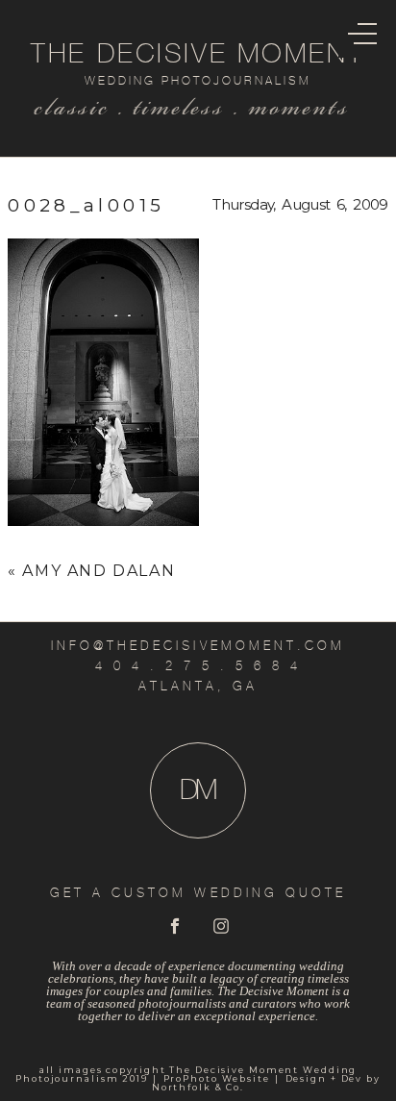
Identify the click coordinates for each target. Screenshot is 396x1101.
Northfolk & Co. (198, 1087)
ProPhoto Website (216, 1078)
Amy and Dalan (98, 571)
